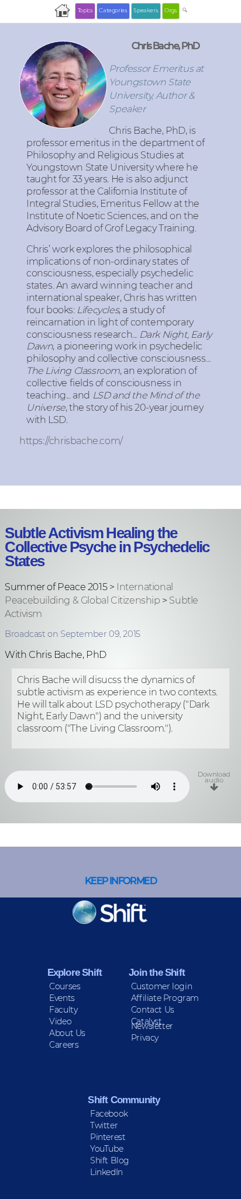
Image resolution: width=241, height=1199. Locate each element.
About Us (67, 1033)
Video (60, 1021)
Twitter (104, 1125)
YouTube (106, 1148)
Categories (113, 10)
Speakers (145, 10)
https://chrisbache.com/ (71, 440)
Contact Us (152, 1009)
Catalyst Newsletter (152, 1023)
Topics (85, 10)
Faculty (63, 1009)
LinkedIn (106, 1172)
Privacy (145, 1037)
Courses (64, 986)
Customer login (161, 986)
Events (62, 998)
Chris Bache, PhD (165, 45)
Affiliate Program (165, 998)
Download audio (214, 777)
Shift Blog (109, 1160)
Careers (63, 1044)
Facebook (109, 1113)
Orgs (170, 10)
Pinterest (107, 1137)
